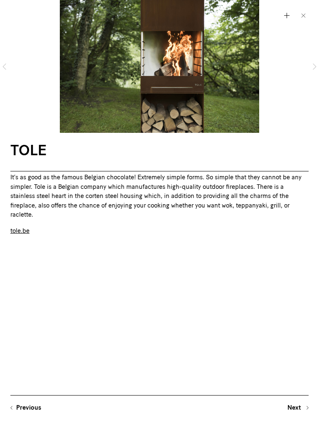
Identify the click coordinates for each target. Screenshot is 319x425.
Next (295, 408)
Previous (28, 408)
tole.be (19, 231)
